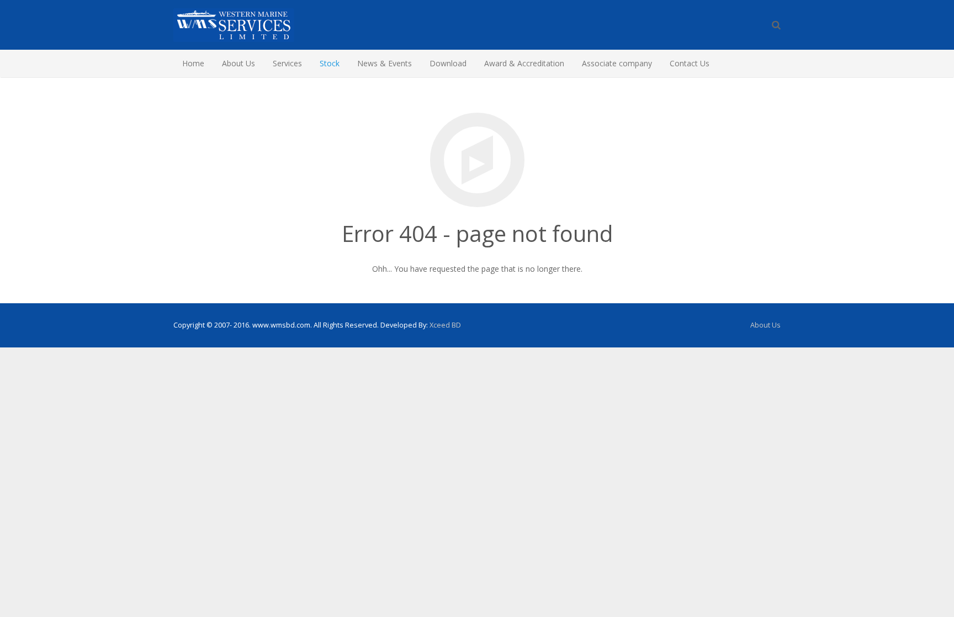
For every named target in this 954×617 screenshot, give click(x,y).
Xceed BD (445, 325)
